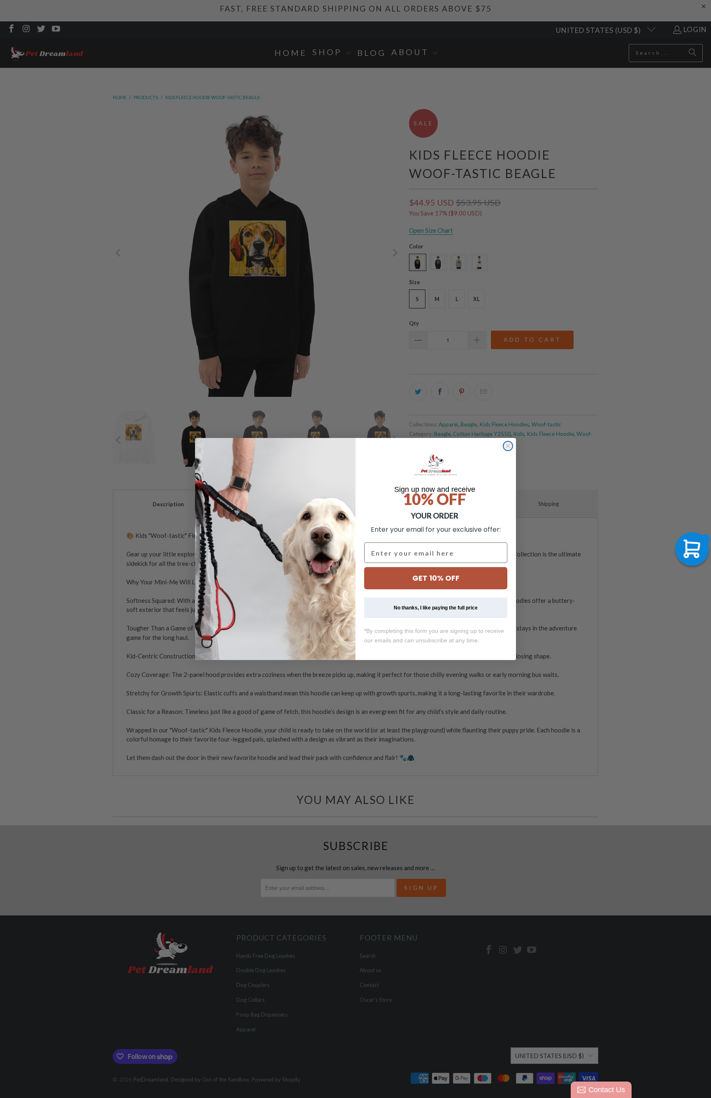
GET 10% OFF (436, 578)
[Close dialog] (508, 446)
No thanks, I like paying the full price (436, 608)
